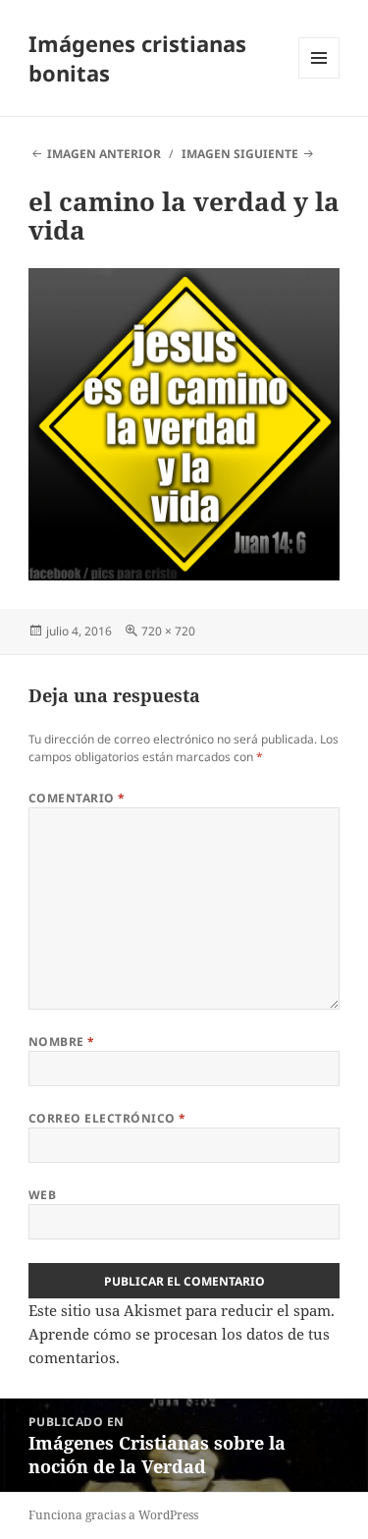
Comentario (77, 798)
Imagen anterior (104, 153)
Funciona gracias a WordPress (113, 1515)
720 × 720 (168, 631)
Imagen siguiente (240, 153)
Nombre (61, 1041)
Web (42, 1194)
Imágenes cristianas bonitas (137, 57)
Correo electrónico (107, 1118)
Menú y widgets (319, 78)
